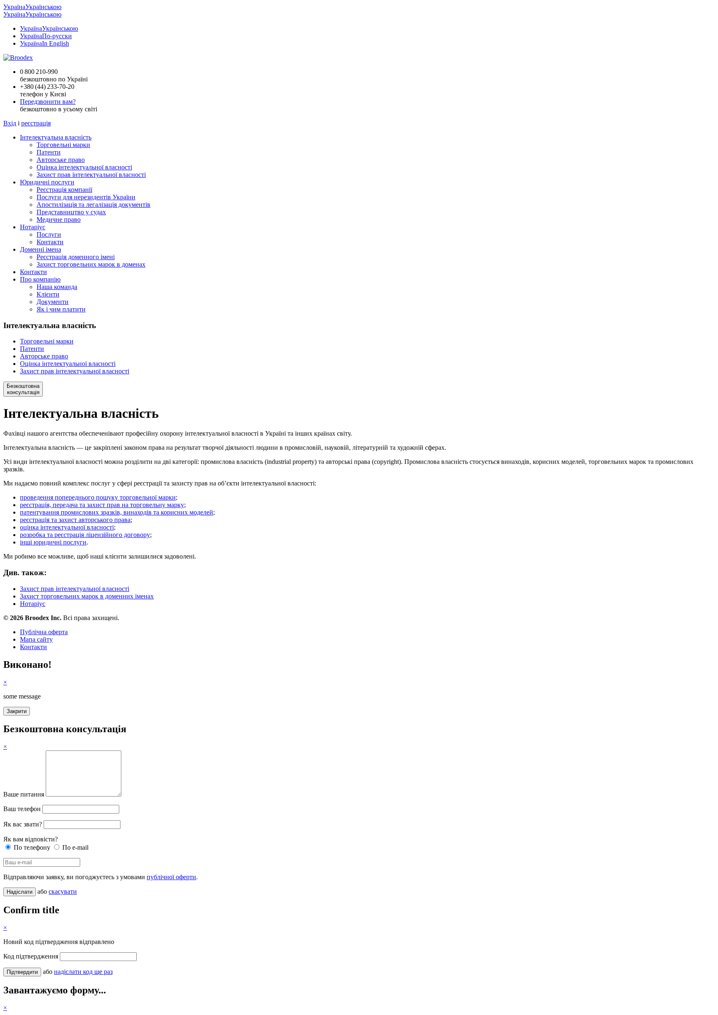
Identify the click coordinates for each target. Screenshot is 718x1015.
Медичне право (59, 219)
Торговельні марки (63, 144)
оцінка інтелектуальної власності (67, 527)
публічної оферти (171, 876)
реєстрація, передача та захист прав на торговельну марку (102, 504)
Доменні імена (40, 249)
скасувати (63, 891)
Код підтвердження (30, 956)
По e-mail (75, 847)
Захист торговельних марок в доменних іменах (87, 596)
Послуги (49, 234)
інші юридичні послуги (53, 542)
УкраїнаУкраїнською (32, 6)
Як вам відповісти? (30, 839)
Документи (53, 301)
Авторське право (61, 159)
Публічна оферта (44, 631)
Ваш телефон (22, 808)
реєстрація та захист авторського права (75, 519)
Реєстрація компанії (64, 189)
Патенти (49, 152)
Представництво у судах (71, 212)
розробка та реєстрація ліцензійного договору (85, 534)
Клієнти (48, 294)
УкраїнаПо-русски (46, 35)
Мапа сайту (36, 639)
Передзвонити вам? (48, 101)
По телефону (31, 847)
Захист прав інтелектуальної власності (91, 174)
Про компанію (40, 279)
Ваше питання (23, 794)
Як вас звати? (22, 824)
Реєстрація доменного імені (76, 256)
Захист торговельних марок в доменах (91, 264)
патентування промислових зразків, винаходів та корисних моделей (116, 512)
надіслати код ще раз (83, 971)
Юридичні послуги (47, 182)
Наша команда (57, 286)
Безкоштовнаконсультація (23, 389)
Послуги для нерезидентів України (86, 197)
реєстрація (36, 123)
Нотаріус (32, 226)
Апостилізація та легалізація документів (93, 204)
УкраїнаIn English (44, 43)
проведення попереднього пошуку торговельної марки (98, 497)
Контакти (50, 241)
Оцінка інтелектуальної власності (84, 167)
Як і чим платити (61, 309)
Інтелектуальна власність (55, 137)
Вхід (9, 123)
